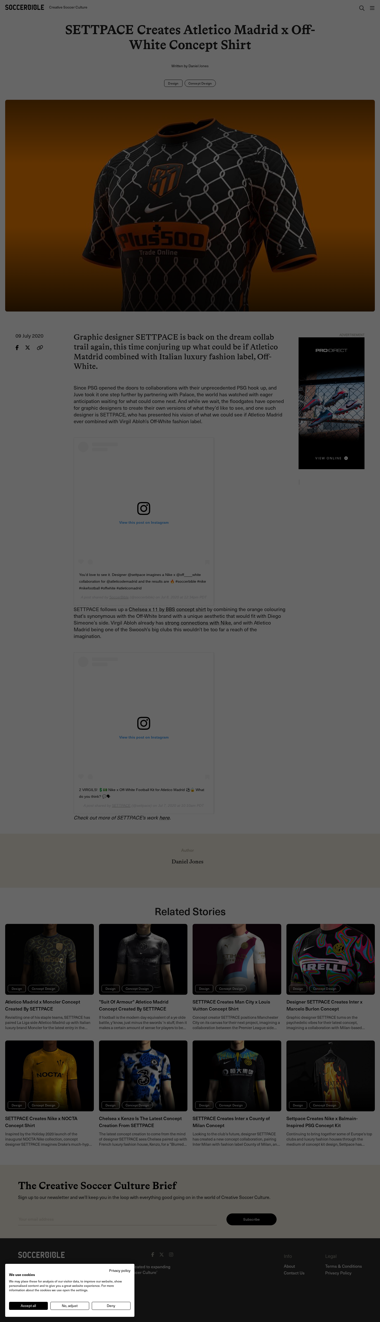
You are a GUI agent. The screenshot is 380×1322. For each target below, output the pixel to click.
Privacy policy (120, 1270)
